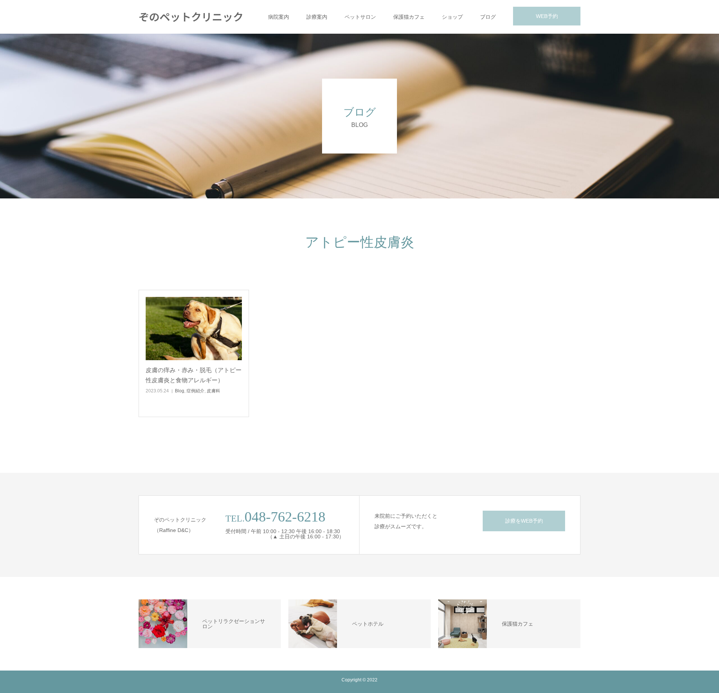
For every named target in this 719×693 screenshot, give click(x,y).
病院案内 (278, 17)
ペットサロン (360, 17)
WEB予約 (547, 16)
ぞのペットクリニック (191, 16)
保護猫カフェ (409, 17)
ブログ (488, 17)
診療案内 (316, 17)
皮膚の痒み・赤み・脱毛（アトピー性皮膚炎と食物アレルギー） (194, 375)
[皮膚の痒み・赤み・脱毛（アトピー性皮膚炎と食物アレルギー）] (194, 328)
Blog (179, 390)
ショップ (452, 17)
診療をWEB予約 (524, 521)
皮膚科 (213, 390)
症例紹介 (195, 390)
